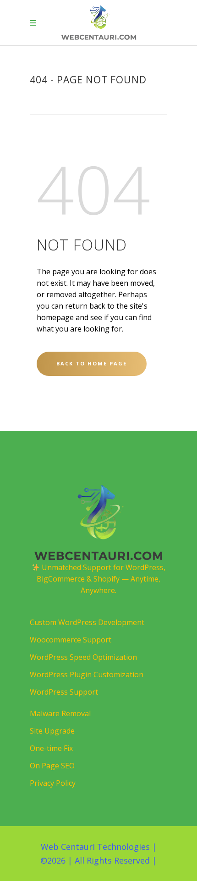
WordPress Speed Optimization (83, 657)
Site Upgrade (52, 731)
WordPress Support (64, 692)
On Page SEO (52, 766)
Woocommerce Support (70, 640)
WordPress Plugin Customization (86, 674)
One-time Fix (51, 748)
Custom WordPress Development (87, 622)
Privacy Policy (53, 783)
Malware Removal (60, 713)
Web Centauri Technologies (95, 846)
